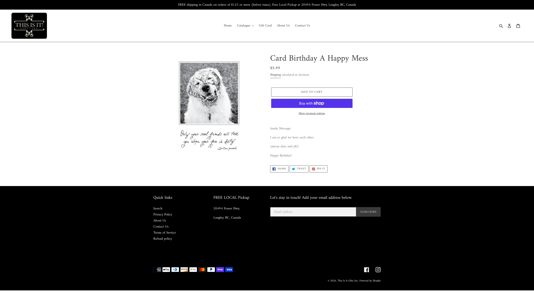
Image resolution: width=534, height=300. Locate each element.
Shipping (275, 75)
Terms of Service (164, 233)
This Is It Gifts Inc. (348, 280)
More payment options (312, 113)
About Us (159, 221)
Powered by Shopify (370, 280)
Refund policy (162, 239)
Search (157, 208)
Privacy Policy (162, 215)
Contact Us (161, 227)
